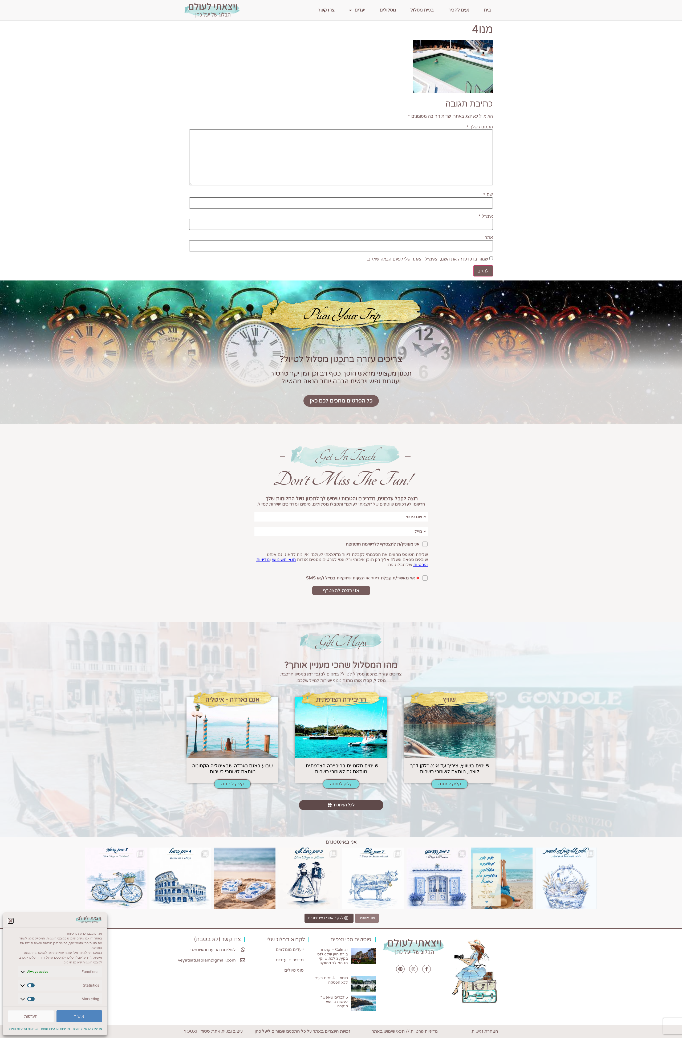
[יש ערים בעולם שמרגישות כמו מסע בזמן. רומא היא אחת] (180, 878)
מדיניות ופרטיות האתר (87, 1029)
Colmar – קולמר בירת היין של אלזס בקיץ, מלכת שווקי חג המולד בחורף (332, 956)
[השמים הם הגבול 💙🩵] (502, 878)
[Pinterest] (400, 969)
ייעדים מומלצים (290, 949)
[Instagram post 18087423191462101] (116, 878)
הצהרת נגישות (485, 1031)
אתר (489, 237)
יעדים (360, 10)
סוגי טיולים (294, 970)
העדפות (31, 1016)
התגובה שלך (479, 127)
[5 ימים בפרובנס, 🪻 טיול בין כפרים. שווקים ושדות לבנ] (437, 878)
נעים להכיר (458, 10)
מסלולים (388, 10)
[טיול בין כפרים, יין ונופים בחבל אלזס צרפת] (309, 878)
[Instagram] (413, 969)
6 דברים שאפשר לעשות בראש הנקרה (334, 1002)
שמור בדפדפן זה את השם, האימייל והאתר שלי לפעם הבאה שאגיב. (427, 259)
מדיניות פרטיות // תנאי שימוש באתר (405, 1031)
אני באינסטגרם (341, 842)
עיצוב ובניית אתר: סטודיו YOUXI (213, 1031)
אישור (79, 1016)
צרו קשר (326, 10)
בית (487, 10)
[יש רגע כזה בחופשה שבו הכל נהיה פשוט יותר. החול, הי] (244, 878)
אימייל (485, 216)
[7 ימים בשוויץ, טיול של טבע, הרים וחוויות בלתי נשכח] (373, 878)
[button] (10, 920)
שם (488, 194)
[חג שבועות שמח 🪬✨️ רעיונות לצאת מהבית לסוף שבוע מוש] (566, 878)
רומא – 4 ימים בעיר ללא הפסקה (331, 980)
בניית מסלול (422, 10)
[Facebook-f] (426, 969)
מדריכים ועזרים (290, 960)
